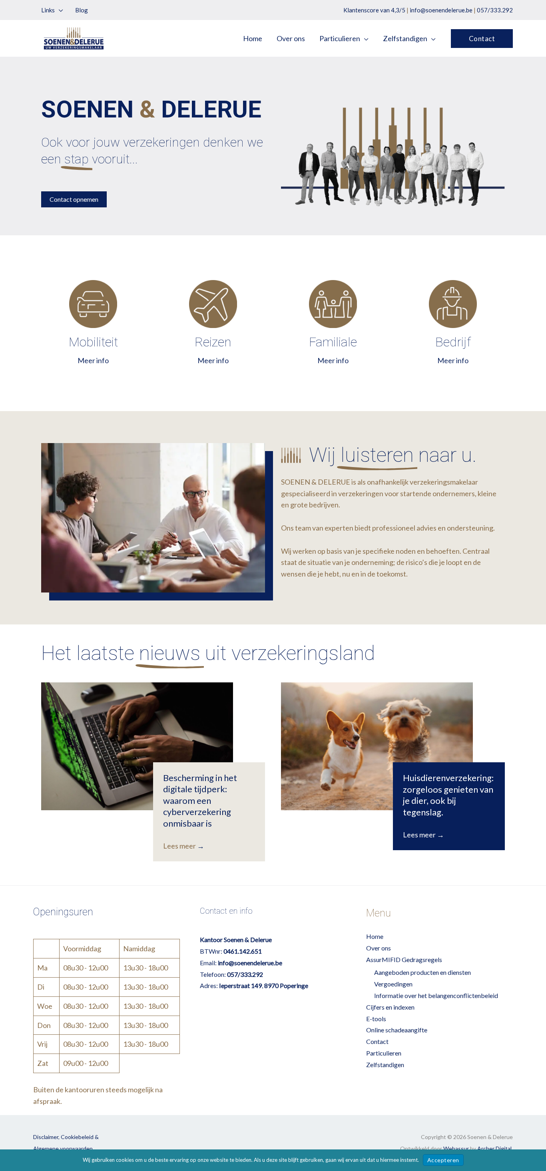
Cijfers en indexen (390, 1007)
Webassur (456, 1148)
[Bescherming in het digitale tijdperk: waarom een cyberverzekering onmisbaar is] (137, 746)
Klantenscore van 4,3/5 (374, 10)
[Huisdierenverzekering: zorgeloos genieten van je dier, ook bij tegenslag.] (377, 746)
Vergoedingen (393, 984)
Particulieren (383, 1053)
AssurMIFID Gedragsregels (404, 959)
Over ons (378, 948)
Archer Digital (494, 1148)
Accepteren (443, 1160)
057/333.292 (495, 10)
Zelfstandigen (385, 1064)
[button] (59, 10)
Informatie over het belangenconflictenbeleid (436, 995)
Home (374, 936)
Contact (377, 1041)
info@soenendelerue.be (441, 10)
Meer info (93, 360)
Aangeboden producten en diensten (422, 972)
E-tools (376, 1018)
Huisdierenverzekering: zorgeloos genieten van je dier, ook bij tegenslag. (448, 794)
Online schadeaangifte (396, 1030)
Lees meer (183, 845)
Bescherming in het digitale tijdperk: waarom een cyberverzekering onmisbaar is (200, 800)
